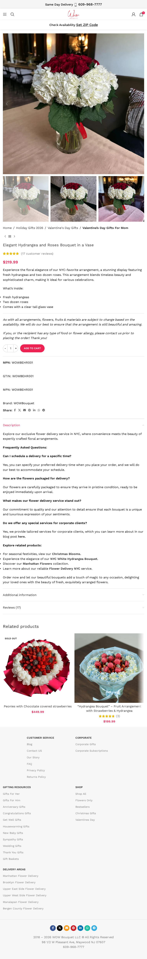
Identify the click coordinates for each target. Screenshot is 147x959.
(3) (118, 716)
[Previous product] (5, 236)
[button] (7, 104)
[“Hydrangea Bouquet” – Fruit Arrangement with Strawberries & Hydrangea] (109, 668)
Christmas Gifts (85, 813)
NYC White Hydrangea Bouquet (73, 559)
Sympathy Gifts (13, 839)
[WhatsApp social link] (39, 410)
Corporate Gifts (85, 744)
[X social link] (19, 410)
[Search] (12, 14)
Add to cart (32, 348)
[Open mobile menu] (5, 14)
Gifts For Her (11, 793)
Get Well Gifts (12, 819)
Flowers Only (83, 800)
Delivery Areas (14, 869)
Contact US (34, 750)
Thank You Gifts (13, 852)
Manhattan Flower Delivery (20, 875)
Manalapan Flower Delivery (20, 901)
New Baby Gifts (13, 832)
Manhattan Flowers (37, 563)
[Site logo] (73, 14)
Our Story (33, 757)
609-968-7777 (90, 4)
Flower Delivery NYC (64, 568)
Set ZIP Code (87, 25)
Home (7, 228)
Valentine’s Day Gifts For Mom (105, 228)
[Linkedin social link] (34, 410)
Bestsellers (82, 806)
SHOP (79, 787)
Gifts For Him (11, 800)
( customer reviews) (37, 253)
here (21, 536)
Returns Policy (36, 776)
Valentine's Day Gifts (63, 228)
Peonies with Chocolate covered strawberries (38, 706)
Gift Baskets (11, 858)
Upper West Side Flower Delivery (24, 895)
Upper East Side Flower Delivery (24, 888)
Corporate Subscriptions (91, 750)
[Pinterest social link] (29, 410)
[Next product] (14, 236)
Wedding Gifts (12, 845)
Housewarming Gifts (16, 826)
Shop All (80, 793)
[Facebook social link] (14, 410)
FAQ (29, 763)
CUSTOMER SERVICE (40, 737)
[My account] (133, 14)
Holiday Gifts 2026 (29, 228)
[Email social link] (24, 410)
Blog (29, 744)
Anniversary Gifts (14, 806)
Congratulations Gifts (17, 813)
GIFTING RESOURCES (17, 787)
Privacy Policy (36, 770)
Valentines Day (85, 819)
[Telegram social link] (43, 410)
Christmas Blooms (66, 554)
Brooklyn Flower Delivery (19, 882)
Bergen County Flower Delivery (23, 908)
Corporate (83, 737)
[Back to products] (9, 236)
